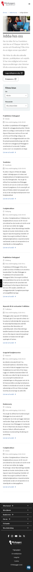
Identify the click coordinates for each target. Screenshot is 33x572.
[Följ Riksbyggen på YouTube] (16, 536)
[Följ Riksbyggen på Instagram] (12, 536)
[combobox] (16, 95)
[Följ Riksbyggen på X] (24, 536)
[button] (28, 567)
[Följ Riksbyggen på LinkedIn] (20, 536)
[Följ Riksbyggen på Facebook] (8, 536)
